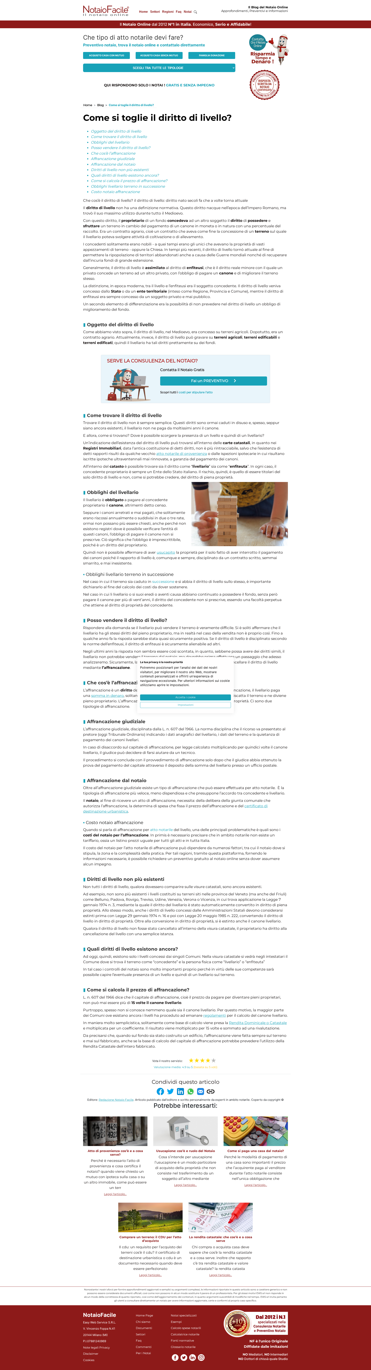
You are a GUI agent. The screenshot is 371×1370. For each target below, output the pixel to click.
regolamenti (214, 1015)
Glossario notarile (183, 1347)
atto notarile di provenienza (181, 453)
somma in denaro (107, 695)
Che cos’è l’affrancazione (113, 153)
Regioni (168, 11)
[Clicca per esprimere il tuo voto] (213, 1060)
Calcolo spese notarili (186, 1328)
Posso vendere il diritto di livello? (120, 148)
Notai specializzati (184, 1315)
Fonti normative (182, 1340)
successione (163, 581)
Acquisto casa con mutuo (106, 55)
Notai (187, 11)
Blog (100, 105)
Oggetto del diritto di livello (116, 131)
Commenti (143, 1347)
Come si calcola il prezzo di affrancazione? (129, 181)
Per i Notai (143, 1353)
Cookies (88, 1360)
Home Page (144, 1315)
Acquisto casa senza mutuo (159, 55)
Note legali (91, 1347)
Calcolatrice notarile (185, 1334)
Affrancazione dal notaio (113, 164)
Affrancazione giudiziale (112, 159)
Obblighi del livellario (110, 142)
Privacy (104, 1347)
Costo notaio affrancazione (115, 192)
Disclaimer (90, 1354)
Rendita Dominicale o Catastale (258, 1023)
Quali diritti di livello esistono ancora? (125, 175)
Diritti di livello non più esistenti (120, 170)
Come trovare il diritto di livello (119, 137)
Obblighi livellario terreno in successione (128, 186)
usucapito (166, 552)
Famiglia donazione (212, 55)
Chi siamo (143, 1322)
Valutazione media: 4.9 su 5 (185, 1067)
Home (143, 11)
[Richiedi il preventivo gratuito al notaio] (264, 84)
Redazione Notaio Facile (116, 1100)
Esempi (176, 1322)
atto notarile (161, 830)
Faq (178, 11)
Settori (155, 11)
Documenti (144, 1328)
